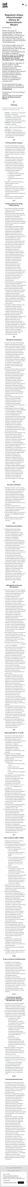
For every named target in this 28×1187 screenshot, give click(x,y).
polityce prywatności (10, 953)
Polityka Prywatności (14, 1167)
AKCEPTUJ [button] (21, 1182)
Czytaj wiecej (6, 1180)
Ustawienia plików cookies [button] (10, 1182)
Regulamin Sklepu (14, 1170)
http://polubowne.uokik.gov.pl (12, 1055)
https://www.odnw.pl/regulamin (13, 125)
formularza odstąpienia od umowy (13, 643)
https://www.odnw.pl (15, 129)
